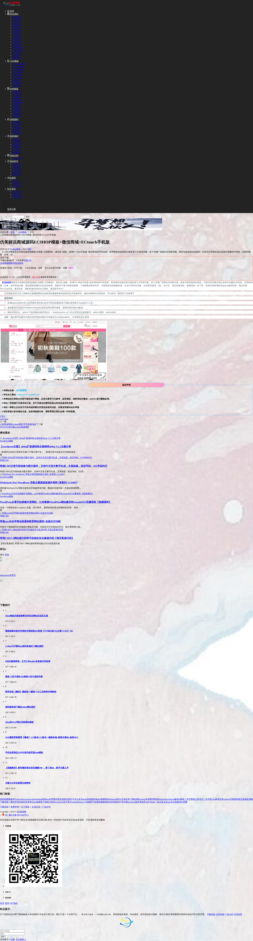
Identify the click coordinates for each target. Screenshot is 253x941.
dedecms (167, 799)
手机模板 (17, 108)
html (40, 799)
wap (172, 799)
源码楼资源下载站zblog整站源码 (20, 707)
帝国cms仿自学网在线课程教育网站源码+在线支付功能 (30, 521)
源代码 (110, 802)
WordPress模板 (19, 64)
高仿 (69, 802)
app (18, 799)
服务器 (138, 802)
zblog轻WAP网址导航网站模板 (19, 722)
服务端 (94, 799)
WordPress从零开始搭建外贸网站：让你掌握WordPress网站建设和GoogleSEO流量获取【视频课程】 (55, 502)
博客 (154, 799)
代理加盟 (238, 914)
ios (35, 802)
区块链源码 (18, 47)
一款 (157, 802)
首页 (11, 11)
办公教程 (17, 150)
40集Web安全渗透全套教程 (17, 783)
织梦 (51, 799)
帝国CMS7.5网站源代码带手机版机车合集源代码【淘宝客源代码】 (37, 538)
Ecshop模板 (18, 67)
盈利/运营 (17, 197)
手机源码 (11, 178)
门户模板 (17, 94)
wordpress (34, 799)
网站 (138, 799)
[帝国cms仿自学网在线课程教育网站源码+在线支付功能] (26, 513)
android (75, 802)
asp (169, 802)
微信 (66, 799)
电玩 (32, 802)
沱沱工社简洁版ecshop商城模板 (14, 427)
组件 (118, 799)
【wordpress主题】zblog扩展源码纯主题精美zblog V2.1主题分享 (35, 446)
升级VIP (27, 260)
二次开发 (207, 799)
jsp (62, 802)
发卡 (65, 802)
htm (98, 799)
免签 (19, 802)
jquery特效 (17, 158)
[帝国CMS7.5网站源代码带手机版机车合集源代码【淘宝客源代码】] (32, 530)
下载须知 (4, 807)
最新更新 (25, 802)
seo (225, 799)
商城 (217, 799)
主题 (197, 799)
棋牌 (6, 799)
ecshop (5, 419)
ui (179, 799)
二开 (186, 799)
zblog (132, 802)
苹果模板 (17, 83)
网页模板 (17, 86)
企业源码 (17, 39)
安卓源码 (17, 55)
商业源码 (13, 14)
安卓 (81, 799)
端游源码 (17, 130)
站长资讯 (11, 189)
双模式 (116, 802)
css (1, 419)
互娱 (242, 799)
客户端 (43, 802)
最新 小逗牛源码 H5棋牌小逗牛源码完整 (24, 676)
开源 (123, 799)
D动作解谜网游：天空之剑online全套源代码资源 (27, 661)
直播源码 (17, 25)
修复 (246, 799)
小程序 (16, 181)
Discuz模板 (18, 72)
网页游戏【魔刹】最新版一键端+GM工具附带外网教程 (30, 692)
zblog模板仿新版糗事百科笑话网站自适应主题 (26, 616)
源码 (2, 799)
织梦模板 (13, 89)
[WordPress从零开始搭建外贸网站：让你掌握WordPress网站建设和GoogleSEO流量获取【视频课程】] (47, 493)
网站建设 (17, 144)
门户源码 (17, 30)
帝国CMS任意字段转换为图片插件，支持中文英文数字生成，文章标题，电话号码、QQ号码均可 (53, 466)
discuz (23, 799)
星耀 (185, 802)
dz (79, 802)
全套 (128, 799)
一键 (10, 802)
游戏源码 (13, 119)
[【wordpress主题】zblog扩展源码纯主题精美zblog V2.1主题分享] (30, 438)
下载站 (133, 799)
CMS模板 (14, 61)
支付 (201, 799)
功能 (126, 802)
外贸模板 (17, 111)
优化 (181, 802)
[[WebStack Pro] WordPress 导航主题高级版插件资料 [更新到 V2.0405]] (32, 474)
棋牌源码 (17, 122)
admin (143, 799)
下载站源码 (18, 50)
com (213, 799)
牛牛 (74, 799)
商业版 (61, 799)
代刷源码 (17, 42)
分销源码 (17, 44)
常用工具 (17, 175)
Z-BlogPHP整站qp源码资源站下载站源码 (24, 646)
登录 (7, 555)
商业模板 (17, 92)
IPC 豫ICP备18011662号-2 (17, 815)
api (129, 802)
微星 (90, 802)
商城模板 (17, 105)
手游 (94, 802)
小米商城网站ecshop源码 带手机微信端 (18, 424)
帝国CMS (17, 80)
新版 (177, 802)
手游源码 (17, 128)
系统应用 (17, 164)
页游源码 (17, 133)
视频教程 (104, 799)
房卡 (15, 799)
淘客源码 (17, 33)
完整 (232, 799)
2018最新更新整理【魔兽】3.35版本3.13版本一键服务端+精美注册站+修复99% (41, 737)
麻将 (176, 799)
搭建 (38, 802)
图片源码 (17, 28)
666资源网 (21, 812)
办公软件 (17, 167)
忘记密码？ (21, 939)
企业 (166, 802)
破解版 (104, 802)
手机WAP (17, 183)
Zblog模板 (17, 78)
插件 (70, 799)
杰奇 (15, 802)
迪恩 (143, 802)
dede (85, 799)
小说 (86, 802)
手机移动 (17, 169)
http (153, 802)
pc (78, 799)
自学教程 (17, 147)
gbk (162, 799)
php (47, 799)
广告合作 (46, 807)
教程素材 (13, 136)
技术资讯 (17, 192)
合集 (161, 802)
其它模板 (17, 116)
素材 (98, 802)
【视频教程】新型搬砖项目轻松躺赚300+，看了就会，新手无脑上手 (37, 768)
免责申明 (15, 807)
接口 (49, 802)
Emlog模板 (17, 75)
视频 (251, 799)
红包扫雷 (17, 125)
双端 (44, 799)
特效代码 (13, 156)
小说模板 (17, 97)
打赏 (122, 802)
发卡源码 (17, 22)
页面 (6, 802)
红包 (150, 802)
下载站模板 (18, 103)
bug (228, 799)
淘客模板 (17, 100)
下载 (2, 802)
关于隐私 (25, 807)
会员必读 (36, 807)
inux (82, 802)
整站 (158, 799)
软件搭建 (17, 142)
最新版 (237, 799)
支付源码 (17, 19)
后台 (173, 802)
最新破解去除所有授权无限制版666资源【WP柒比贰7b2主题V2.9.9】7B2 (39, 631)
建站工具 (17, 172)
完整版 (192, 799)
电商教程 (17, 153)
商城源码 (17, 17)
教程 (55, 799)
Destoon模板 (18, 69)
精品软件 (13, 161)
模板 (10, 799)
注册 (13, 939)
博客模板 (17, 114)
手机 (222, 799)
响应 (53, 802)
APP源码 (17, 186)
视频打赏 (17, 58)
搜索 (27, 217)
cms (28, 799)
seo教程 (16, 139)
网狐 (182, 799)
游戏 (89, 799)
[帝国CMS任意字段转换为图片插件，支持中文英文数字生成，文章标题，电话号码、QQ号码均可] (46, 457)
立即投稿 (220, 914)
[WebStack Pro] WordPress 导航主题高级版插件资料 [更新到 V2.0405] (38, 482)
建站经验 (17, 194)
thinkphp (112, 799)
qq (147, 802)
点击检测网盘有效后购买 (11, 263)
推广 (30, 249)
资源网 (149, 799)
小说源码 (17, 36)
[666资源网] (11, 6)
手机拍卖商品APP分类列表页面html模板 (24, 752)
